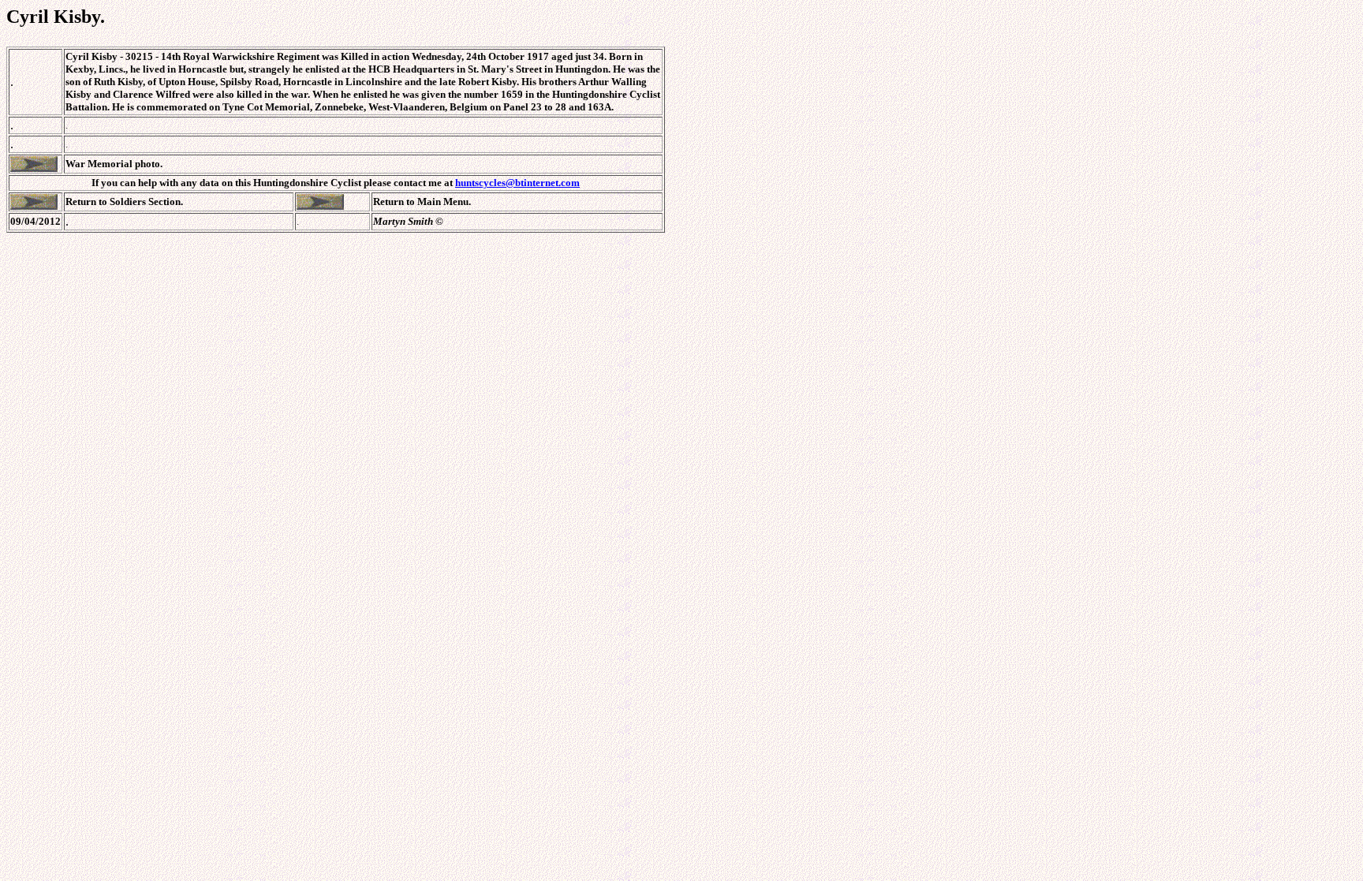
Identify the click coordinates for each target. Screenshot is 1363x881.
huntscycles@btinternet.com (517, 183)
